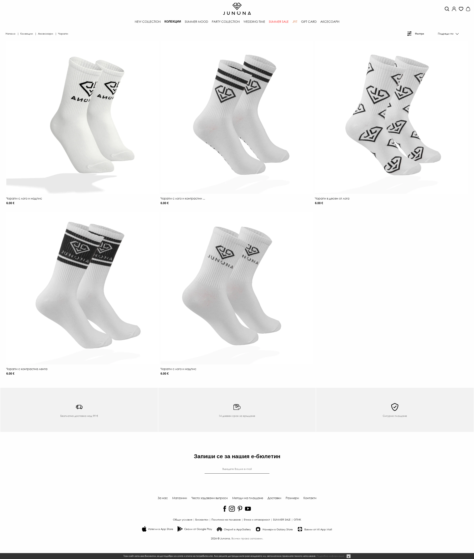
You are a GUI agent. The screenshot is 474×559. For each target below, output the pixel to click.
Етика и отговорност (257, 519)
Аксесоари (45, 33)
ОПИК (297, 519)
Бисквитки (201, 519)
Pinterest (240, 509)
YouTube (248, 509)
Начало (10, 33)
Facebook (224, 509)
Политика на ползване (226, 519)
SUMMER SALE (282, 519)
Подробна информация (330, 555)
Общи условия (182, 519)
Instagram (232, 509)
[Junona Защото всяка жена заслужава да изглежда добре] (237, 8)
